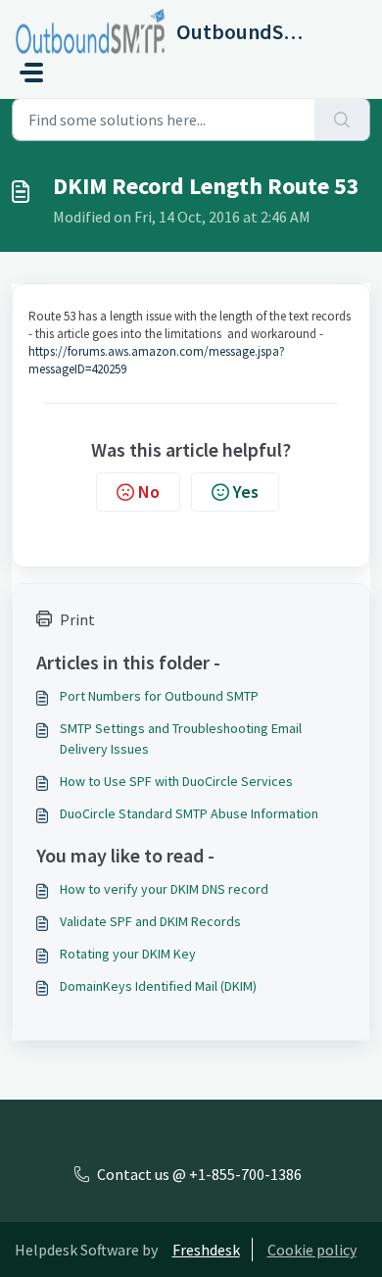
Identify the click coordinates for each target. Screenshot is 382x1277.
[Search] (342, 119)
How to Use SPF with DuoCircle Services (176, 781)
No (149, 491)
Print (77, 619)
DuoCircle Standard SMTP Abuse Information (189, 813)
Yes (246, 491)
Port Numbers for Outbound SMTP (159, 696)
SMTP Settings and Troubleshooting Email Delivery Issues (181, 738)
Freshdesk (206, 1249)
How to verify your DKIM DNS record (164, 889)
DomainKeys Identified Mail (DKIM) (158, 986)
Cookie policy (312, 1249)
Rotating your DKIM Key (128, 953)
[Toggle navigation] (31, 72)
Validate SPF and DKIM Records (150, 921)
